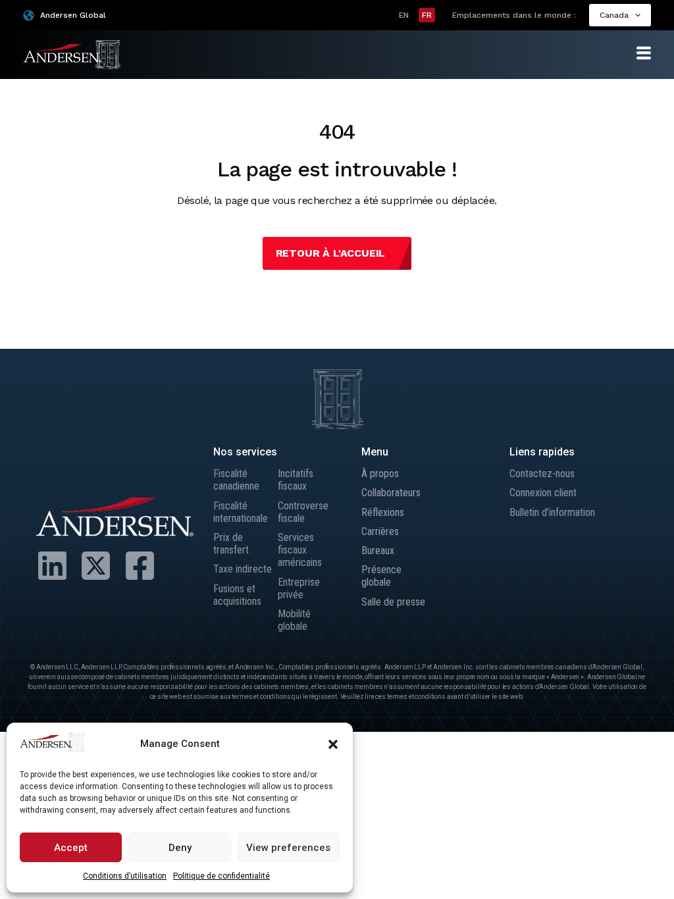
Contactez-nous (542, 473)
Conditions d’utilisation (125, 876)
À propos (380, 473)
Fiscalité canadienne (236, 479)
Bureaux (377, 550)
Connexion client (543, 492)
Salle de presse (393, 602)
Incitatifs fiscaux (295, 479)
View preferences (288, 848)
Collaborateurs (391, 492)
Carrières (380, 531)
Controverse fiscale (303, 512)
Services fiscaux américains (300, 550)
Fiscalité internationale (240, 512)
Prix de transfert (231, 543)
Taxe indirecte (242, 569)
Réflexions (382, 512)
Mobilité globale (294, 619)
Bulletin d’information (552, 512)
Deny (180, 848)
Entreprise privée (299, 588)
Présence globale (381, 575)
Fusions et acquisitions (237, 594)
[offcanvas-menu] (643, 53)
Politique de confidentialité (221, 876)
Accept (71, 848)
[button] (333, 744)
